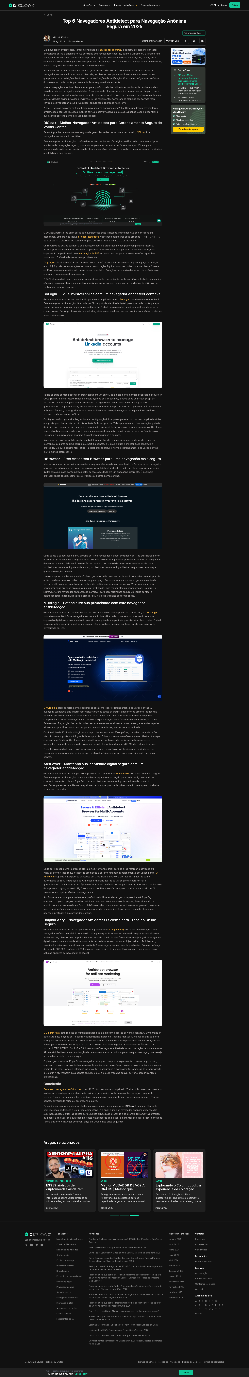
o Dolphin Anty (116, 929)
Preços (117, 5)
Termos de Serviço (147, 1362)
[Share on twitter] (26, 1245)
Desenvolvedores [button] (149, 5)
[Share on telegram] (36, 1245)
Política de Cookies (191, 1362)
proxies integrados (88, 236)
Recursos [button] (103, 5)
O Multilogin (50, 707)
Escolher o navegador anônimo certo (64, 1089)
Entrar (224, 5)
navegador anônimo (110, 49)
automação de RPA (88, 253)
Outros (49, 1181)
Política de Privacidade (169, 1362)
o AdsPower (123, 773)
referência (129, 5)
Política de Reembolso (213, 1362)
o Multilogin (151, 612)
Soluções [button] (87, 5)
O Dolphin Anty (52, 1032)
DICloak (140, 132)
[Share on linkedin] (31, 1245)
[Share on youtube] (41, 1245)
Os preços (49, 262)
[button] (214, 5)
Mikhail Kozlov (61, 37)
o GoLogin (123, 299)
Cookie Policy (80, 1374)
